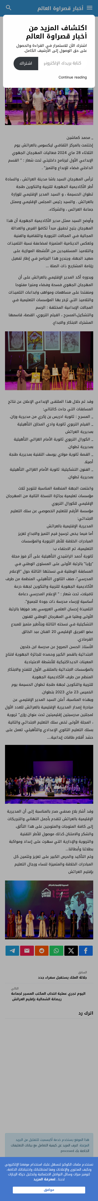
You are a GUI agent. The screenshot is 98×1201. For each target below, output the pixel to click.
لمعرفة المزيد (44, 1179)
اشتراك (26, 63)
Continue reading (73, 77)
